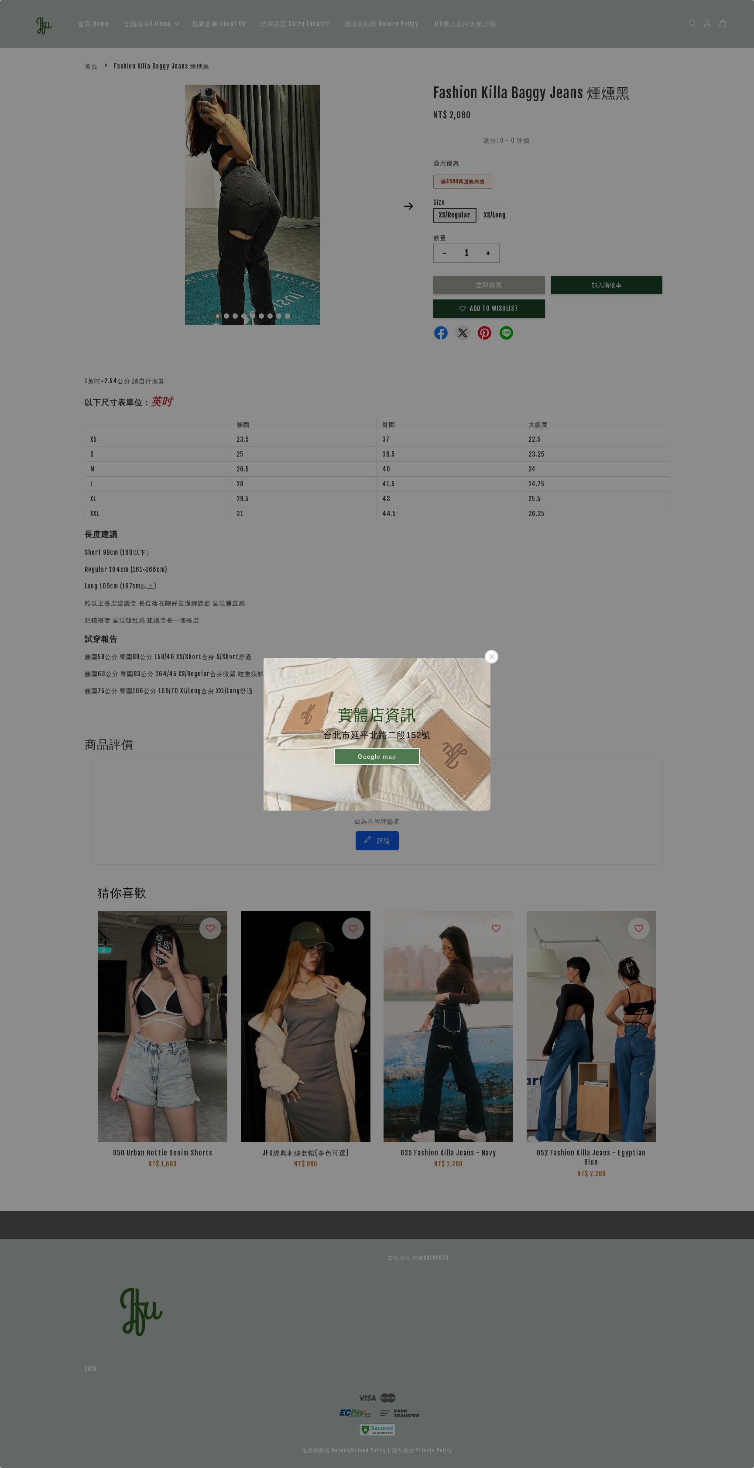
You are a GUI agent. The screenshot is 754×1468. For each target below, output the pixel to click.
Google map (377, 756)
